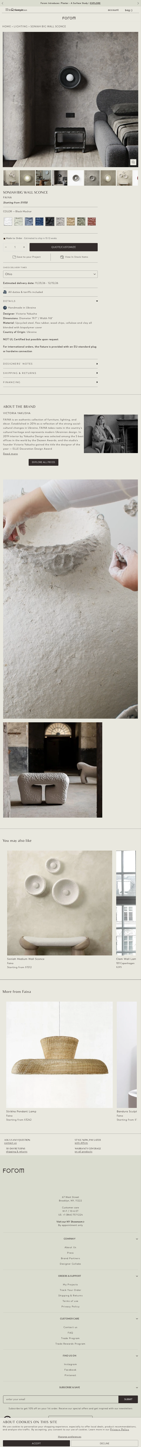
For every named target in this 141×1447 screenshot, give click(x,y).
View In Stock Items (76, 257)
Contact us (70, 1327)
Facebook (70, 1370)
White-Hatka (8, 221)
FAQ (70, 1333)
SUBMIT (128, 1399)
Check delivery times (15, 267)
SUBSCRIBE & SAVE (69, 1387)
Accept (36, 1443)
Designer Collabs (70, 1264)
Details (9, 301)
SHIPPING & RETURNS (19, 373)
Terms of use (70, 1301)
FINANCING (12, 382)
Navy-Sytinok (39, 221)
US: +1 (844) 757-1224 (70, 1215)
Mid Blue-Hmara (29, 221)
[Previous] (2, 4)
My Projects (70, 1284)
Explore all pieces (43, 462)
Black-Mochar (50, 221)
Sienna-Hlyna (92, 221)
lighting (21, 26)
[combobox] (9, 13)
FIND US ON (69, 1355)
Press (70, 1253)
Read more (10, 453)
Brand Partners (70, 1258)
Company (69, 1239)
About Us (70, 1247)
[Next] (139, 4)
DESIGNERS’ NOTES (18, 363)
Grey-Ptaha (60, 221)
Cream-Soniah (18, 221)
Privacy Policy (119, 1429)
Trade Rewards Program (70, 1344)
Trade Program (70, 1338)
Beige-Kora (71, 221)
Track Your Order (70, 1290)
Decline (104, 1443)
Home (6, 26)
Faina (7, 197)
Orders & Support (69, 1276)
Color (17, 211)
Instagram (70, 1364)
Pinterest (70, 1375)
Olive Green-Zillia (81, 221)
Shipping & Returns (70, 1295)
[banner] (70, 3)
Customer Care (69, 1318)
